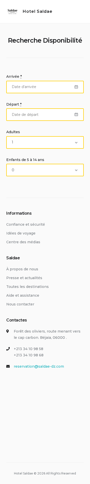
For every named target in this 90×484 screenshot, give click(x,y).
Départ (14, 104)
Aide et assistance (22, 295)
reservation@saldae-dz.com (39, 366)
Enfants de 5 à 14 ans (25, 159)
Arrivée (14, 76)
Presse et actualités (24, 278)
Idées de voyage (21, 233)
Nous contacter (20, 304)
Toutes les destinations (27, 286)
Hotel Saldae (37, 11)
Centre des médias (23, 242)
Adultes (13, 132)
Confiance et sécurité (25, 224)
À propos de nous (22, 269)
